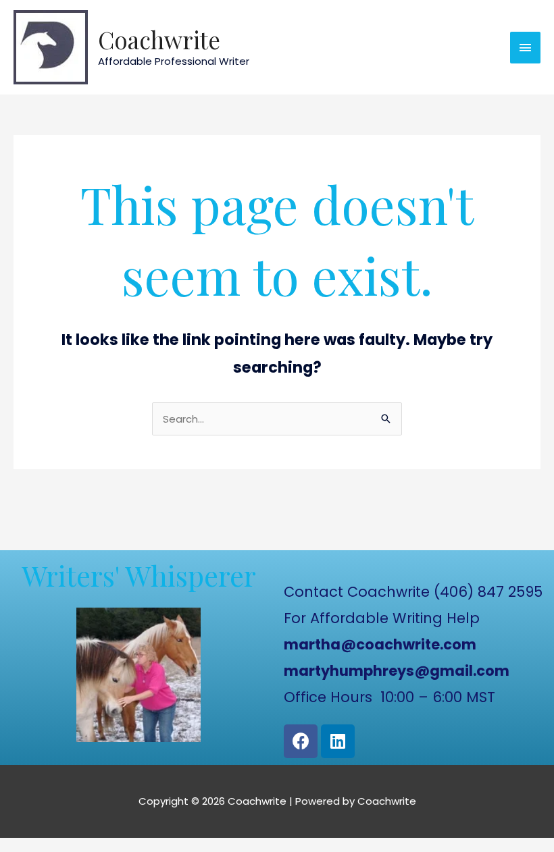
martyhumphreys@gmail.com (396, 671)
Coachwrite (159, 39)
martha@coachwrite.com (380, 644)
